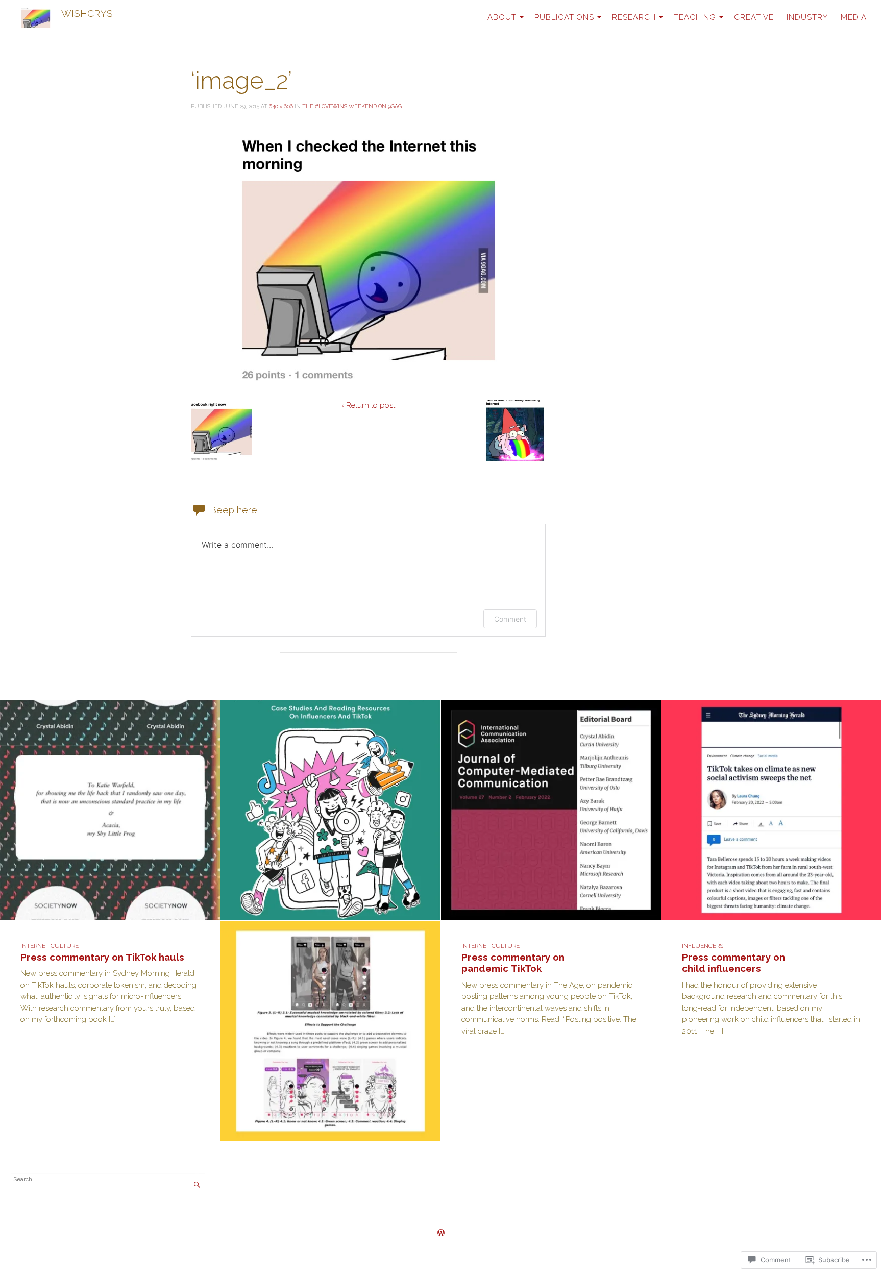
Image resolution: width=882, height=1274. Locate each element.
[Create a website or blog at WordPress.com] (441, 1233)
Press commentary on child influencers (733, 962)
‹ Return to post (368, 405)
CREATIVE (754, 17)
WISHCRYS (87, 13)
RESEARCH (634, 17)
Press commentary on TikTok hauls (102, 957)
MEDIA (854, 17)
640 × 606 (281, 106)
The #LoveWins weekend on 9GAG (352, 106)
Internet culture (49, 945)
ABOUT (502, 17)
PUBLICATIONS (564, 17)
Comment (510, 619)
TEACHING (695, 17)
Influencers (702, 945)
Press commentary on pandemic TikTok (513, 962)
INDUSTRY (807, 17)
